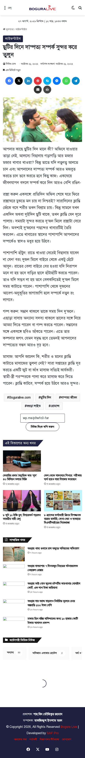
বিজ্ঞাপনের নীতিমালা (49, 739)
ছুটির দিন (46, 398)
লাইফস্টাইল (21, 29)
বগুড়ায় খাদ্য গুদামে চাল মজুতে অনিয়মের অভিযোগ (53, 548)
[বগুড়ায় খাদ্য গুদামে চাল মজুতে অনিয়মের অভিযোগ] (14, 554)
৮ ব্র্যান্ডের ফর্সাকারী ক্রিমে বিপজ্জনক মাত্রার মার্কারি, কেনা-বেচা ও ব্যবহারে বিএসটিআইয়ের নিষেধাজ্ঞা (62, 518)
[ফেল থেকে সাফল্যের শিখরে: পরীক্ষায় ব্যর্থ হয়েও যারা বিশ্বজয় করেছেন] (63, 461)
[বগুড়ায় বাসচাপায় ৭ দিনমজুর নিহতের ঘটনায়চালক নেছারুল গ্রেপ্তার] (14, 571)
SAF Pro (53, 733)
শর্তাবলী (33, 739)
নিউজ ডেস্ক (11, 64)
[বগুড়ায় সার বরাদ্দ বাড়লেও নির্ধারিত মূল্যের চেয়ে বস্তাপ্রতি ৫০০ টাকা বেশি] (14, 606)
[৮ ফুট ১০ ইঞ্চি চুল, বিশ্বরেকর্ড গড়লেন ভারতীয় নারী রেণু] (22, 500)
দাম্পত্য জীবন (69, 398)
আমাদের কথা (20, 739)
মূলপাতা (9, 29)
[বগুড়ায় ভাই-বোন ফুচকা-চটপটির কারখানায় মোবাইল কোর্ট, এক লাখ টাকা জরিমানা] (14, 589)
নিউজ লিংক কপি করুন (42, 426)
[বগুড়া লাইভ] (42, 8)
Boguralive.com (20, 398)
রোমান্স (55, 406)
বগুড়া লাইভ (34, 406)
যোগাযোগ (66, 739)
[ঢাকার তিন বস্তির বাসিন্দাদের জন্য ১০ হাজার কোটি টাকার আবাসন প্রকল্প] (14, 624)
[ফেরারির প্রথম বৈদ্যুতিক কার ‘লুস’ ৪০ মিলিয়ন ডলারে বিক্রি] (22, 461)
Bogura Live (68, 727)
